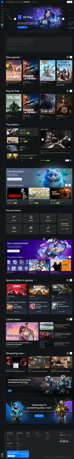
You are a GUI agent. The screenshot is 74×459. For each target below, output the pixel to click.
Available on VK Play (10, 434)
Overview (8, 445)
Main (17, 434)
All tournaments (9, 446)
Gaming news (48, 436)
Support (18, 448)
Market (27, 433)
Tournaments (9, 443)
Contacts (18, 446)
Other (18, 443)
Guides (47, 439)
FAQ (17, 439)
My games (8, 439)
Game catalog (10, 433)
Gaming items (28, 434)
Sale (7, 438)
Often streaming (39, 434)
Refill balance (28, 436)
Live (37, 433)
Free (7, 436)
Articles (47, 438)
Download (18, 438)
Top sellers (12, 124)
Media (47, 433)
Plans (17, 436)
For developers (19, 445)
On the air (37, 436)
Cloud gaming (19, 433)
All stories (47, 434)
